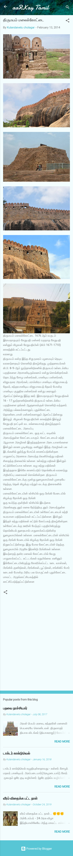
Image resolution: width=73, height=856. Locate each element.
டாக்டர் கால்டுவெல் (16, 753)
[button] (67, 21)
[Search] (67, 8)
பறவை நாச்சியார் (15, 708)
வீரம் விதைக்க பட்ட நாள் (20, 798)
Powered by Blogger (39, 848)
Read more (62, 741)
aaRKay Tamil (30, 7)
